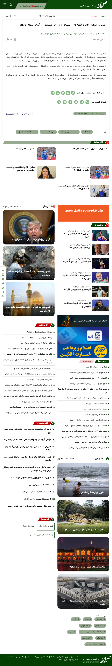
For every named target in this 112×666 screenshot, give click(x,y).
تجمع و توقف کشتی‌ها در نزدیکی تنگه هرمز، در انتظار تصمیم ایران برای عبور (27, 459)
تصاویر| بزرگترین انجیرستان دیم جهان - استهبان (90, 442)
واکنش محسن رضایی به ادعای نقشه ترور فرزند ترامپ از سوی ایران (28, 374)
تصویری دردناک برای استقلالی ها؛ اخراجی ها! (90, 148)
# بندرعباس (100, 619)
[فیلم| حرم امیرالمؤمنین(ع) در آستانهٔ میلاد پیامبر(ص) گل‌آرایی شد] (29, 299)
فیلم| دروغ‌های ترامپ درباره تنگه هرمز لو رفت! (31, 239)
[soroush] (59, 102)
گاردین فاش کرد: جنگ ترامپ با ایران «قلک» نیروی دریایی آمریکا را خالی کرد (27, 361)
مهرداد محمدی (48, 131)
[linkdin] (65, 102)
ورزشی (94, 16)
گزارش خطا (10, 114)
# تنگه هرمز (100, 625)
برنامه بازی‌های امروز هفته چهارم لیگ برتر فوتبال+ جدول (32, 368)
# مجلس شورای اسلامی (95, 644)
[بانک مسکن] (83, 213)
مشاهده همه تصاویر (65, 458)
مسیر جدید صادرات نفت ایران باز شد (39, 379)
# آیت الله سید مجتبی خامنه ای (92, 631)
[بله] (3, 274)
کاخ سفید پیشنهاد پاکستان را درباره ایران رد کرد (35, 401)
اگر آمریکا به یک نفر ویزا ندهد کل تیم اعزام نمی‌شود (77, 305)
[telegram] (82, 102)
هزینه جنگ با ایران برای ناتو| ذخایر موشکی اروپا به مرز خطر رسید (84, 431)
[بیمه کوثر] (83, 351)
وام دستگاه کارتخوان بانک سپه (41, 534)
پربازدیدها (102, 361)
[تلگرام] (3, 292)
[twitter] (76, 102)
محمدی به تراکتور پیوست (25, 148)
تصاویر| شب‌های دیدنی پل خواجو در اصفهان (87, 567)
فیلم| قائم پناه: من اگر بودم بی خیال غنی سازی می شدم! (87, 398)
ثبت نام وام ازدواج (46, 526)
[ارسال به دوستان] (11, 16)
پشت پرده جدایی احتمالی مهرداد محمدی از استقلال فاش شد (73, 187)
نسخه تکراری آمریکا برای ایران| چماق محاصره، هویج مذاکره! (86, 425)
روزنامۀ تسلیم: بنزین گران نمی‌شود (39, 484)
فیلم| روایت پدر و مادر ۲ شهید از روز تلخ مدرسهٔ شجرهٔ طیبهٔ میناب (28, 273)
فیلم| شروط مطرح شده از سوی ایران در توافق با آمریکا (88, 420)
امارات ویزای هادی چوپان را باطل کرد (77, 289)
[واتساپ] (3, 287)
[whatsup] (87, 102)
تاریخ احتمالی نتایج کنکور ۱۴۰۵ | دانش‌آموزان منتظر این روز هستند (28, 385)
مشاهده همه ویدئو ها (12, 206)
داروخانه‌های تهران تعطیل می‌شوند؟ (39, 332)
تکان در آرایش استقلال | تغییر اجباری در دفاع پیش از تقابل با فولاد (29, 412)
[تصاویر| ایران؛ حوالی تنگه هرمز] (83, 480)
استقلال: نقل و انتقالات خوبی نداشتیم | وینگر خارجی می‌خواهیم (20, 169)
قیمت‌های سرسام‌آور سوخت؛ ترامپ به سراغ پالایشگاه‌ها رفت (31, 407)
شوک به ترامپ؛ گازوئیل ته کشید (96, 414)
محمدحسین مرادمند (69, 131)
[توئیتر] (3, 283)
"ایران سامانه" (63, 659)
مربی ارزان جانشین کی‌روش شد (95, 403)
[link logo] (95, 4)
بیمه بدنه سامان (28, 526)
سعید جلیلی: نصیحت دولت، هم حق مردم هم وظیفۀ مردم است (29, 506)
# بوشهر (87, 619)
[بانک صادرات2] (83, 335)
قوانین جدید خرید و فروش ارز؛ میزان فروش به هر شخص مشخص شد (28, 390)
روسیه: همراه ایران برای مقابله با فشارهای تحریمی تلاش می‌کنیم (84, 436)
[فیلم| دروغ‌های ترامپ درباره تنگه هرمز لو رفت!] (29, 227)
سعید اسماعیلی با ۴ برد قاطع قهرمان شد (77, 261)
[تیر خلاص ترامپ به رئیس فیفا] (100, 249)
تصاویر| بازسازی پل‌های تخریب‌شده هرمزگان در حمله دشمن (83, 602)
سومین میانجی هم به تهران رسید (95, 409)
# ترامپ (75, 619)
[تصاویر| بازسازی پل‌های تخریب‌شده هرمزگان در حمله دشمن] (83, 591)
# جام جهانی (85, 625)
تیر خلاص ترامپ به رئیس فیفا (80, 247)
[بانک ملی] (83, 321)
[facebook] (70, 102)
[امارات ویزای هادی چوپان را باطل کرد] (100, 291)
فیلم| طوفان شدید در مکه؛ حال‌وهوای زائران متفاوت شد (88, 372)
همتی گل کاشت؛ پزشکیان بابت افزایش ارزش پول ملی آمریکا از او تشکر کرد (82, 391)
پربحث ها (87, 361)
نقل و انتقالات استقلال (27, 131)
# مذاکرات (101, 638)
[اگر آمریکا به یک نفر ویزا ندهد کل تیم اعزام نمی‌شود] (100, 305)
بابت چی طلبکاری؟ (81, 170)
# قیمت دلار (87, 638)
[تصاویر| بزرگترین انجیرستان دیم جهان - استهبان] (83, 517)
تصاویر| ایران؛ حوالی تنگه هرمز (96, 367)
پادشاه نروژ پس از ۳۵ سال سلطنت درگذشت (36, 337)
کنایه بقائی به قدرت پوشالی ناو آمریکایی (36, 492)
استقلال (87, 131)
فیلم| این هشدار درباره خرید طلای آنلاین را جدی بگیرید (87, 447)
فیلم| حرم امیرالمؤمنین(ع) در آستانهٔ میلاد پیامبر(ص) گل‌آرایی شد (28, 309)
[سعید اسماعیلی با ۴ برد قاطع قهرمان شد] (100, 263)
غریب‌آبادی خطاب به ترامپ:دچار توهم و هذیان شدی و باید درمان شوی (27, 431)
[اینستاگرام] (3, 279)
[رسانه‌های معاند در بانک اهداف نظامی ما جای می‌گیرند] (100, 277)
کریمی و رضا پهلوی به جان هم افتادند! (37, 499)
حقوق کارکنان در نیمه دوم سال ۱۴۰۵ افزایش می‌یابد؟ (88, 383)
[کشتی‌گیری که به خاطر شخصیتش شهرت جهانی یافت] (100, 235)
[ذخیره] (15, 16)
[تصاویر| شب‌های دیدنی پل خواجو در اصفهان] (83, 554)
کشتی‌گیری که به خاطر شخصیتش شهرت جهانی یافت (77, 235)
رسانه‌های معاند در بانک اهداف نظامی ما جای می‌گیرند (76, 277)
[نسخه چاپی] (7, 16)
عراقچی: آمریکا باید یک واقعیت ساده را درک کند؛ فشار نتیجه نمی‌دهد (28, 396)
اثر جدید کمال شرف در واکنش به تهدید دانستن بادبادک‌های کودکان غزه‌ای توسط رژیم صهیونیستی (27, 469)
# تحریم (72, 631)
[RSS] (3, 296)
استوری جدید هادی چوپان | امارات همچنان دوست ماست (31, 477)
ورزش (103, 16)
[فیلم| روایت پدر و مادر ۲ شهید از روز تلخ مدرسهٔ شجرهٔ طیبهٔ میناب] (29, 263)
